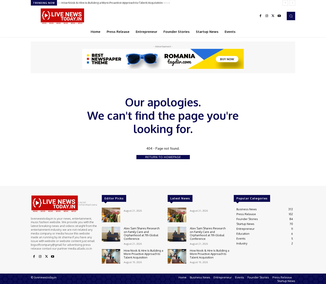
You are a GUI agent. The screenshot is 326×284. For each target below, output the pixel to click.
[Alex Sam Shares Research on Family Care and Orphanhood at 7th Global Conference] (111, 234)
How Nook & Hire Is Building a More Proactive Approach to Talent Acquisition (110, 2)
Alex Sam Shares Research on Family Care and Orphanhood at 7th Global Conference (141, 233)
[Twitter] (273, 16)
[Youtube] (279, 16)
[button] (291, 16)
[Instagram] (267, 16)
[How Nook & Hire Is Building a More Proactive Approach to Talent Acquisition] (111, 256)
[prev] (285, 3)
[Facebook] (260, 16)
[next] (292, 3)
